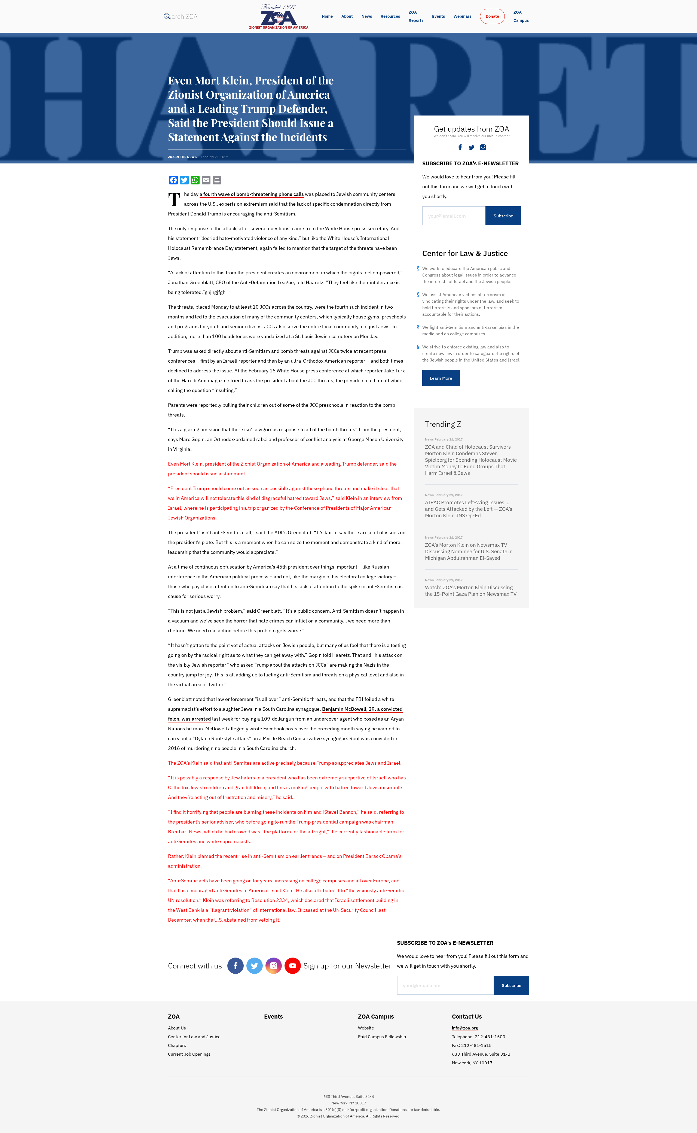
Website (366, 1028)
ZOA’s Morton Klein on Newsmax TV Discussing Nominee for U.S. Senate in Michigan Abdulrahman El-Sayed (469, 551)
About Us (177, 1028)
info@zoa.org (465, 1028)
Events (438, 16)
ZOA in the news (182, 157)
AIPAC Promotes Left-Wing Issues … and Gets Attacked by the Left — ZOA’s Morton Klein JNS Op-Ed (468, 509)
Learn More (441, 378)
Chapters (177, 1045)
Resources (390, 16)
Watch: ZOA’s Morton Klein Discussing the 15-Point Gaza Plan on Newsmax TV (471, 590)
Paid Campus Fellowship (382, 1036)
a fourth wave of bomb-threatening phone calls (252, 194)
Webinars (462, 16)
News (367, 16)
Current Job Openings (189, 1054)
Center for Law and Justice (194, 1036)
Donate (492, 16)
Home (327, 16)
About (347, 16)
